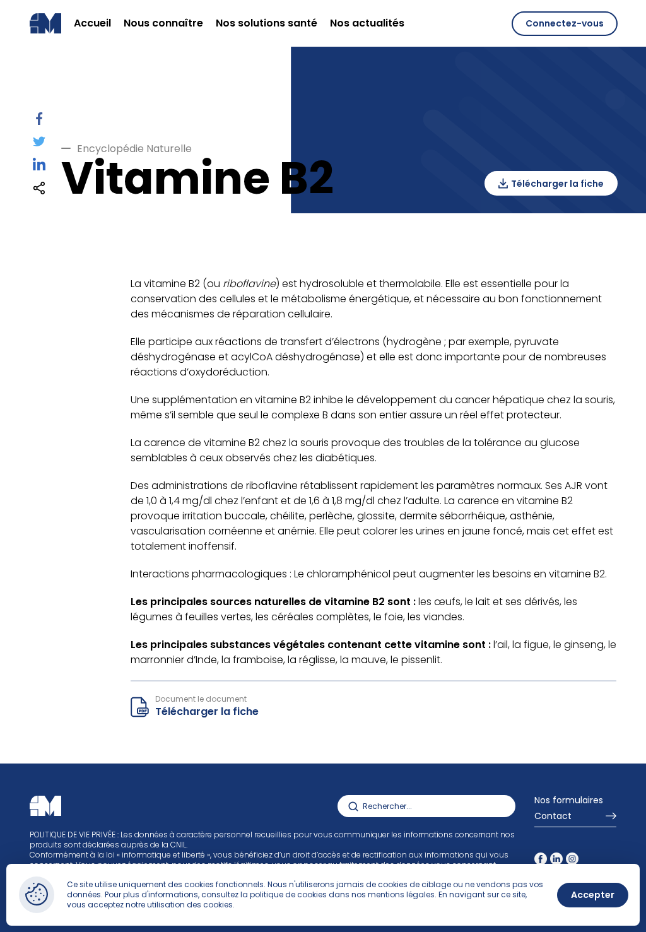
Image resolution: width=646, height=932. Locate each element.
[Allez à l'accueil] (45, 806)
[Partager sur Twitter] (39, 143)
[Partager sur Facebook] (39, 121)
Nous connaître (163, 23)
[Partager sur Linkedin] (39, 167)
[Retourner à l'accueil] (45, 23)
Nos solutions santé (266, 23)
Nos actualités (367, 23)
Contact (553, 816)
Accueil (92, 23)
